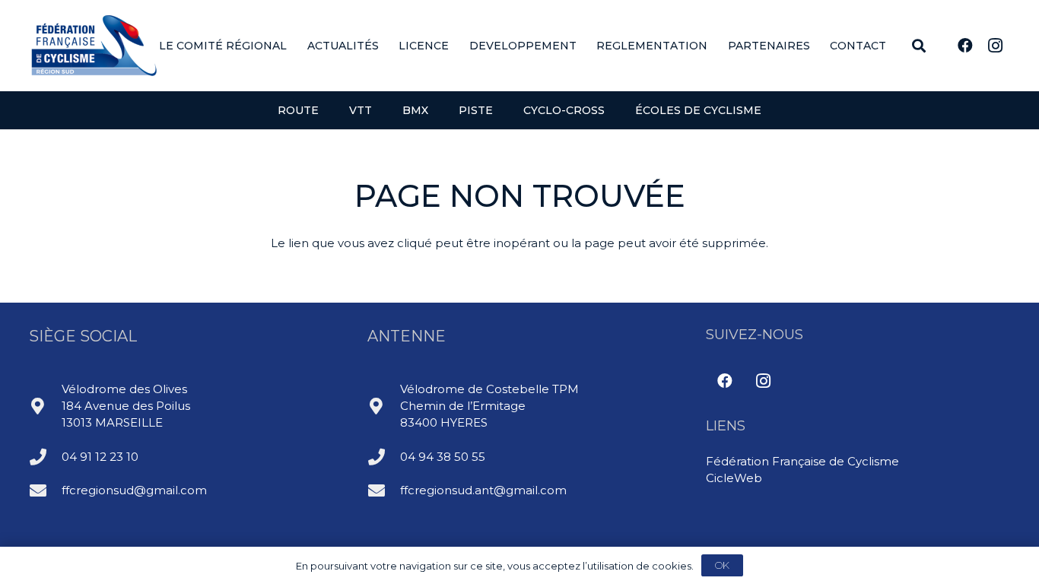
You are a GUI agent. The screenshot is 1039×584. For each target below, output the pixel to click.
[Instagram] (995, 45)
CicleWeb (734, 478)
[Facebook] (965, 45)
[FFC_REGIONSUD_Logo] (94, 46)
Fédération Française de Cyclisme (802, 461)
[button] (296, 46)
